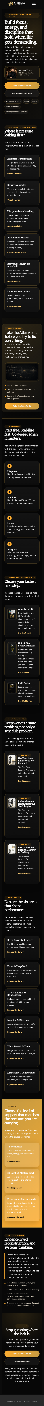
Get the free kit (24, 633)
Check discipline (14, 226)
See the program (14, 1188)
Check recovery (14, 281)
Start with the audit (15, 1217)
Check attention (14, 174)
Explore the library (15, 952)
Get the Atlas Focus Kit (22, 93)
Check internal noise (16, 252)
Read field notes (25, 701)
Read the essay (25, 781)
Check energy (13, 200)
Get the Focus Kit (22, 1361)
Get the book (23, 673)
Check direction (14, 306)
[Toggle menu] (34, 3)
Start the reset (13, 1161)
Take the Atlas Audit (22, 85)
